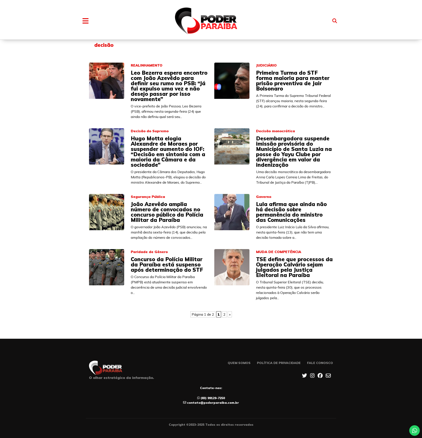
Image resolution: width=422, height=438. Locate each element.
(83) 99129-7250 (213, 398)
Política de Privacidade (279, 363)
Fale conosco (320, 363)
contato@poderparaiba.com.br (213, 403)
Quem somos (239, 363)
